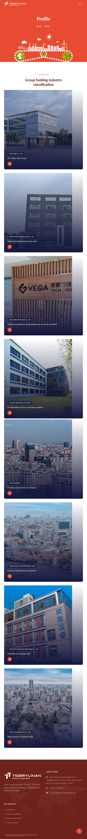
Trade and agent (12, 823)
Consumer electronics (14, 818)
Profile (47, 26)
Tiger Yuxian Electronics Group (15, 835)
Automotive (10, 810)
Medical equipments (13, 814)
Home (38, 26)
